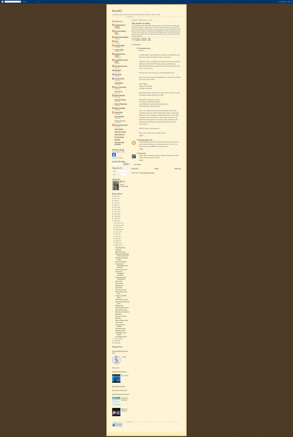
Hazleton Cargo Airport (121, 299)
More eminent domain (121, 309)
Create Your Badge (117, 157)
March (117, 243)
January (118, 338)
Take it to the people (120, 289)
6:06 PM (141, 160)
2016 (115, 201)
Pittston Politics (119, 129)
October (118, 227)
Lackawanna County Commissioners (120, 278)
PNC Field (118, 318)
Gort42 (117, 10)
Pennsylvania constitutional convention (119, 273)
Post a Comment (137, 164)
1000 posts (118, 249)
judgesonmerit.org (120, 134)
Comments (118, 174)
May (117, 238)
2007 (115, 221)
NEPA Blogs (118, 70)
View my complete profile (124, 185)
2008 (115, 218)
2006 (115, 341)
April (117, 241)
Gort (124, 181)
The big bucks (119, 322)
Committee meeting (120, 328)
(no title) (123, 356)
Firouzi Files (118, 74)
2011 (115, 212)
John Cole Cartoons (120, 100)
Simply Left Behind (120, 108)
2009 (115, 216)
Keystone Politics (119, 116)
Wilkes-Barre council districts (121, 333)
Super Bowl (118, 314)
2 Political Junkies (120, 45)
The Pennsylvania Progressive (119, 143)
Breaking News (119, 305)
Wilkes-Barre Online (120, 132)
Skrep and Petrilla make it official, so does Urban (122, 254)
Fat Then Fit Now (119, 79)
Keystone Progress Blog (121, 125)
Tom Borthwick (119, 83)
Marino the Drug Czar (124, 409)
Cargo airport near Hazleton (120, 325)
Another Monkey (119, 50)
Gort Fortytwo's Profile (118, 152)
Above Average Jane (120, 87)
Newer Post (135, 168)
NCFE (116, 41)
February (118, 245)
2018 (115, 196)
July (117, 234)
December (118, 223)
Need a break (115, 367)
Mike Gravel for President (122, 312)
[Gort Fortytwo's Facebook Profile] (114, 156)
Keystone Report (119, 137)
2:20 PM (141, 149)
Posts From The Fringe (121, 66)
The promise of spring (121, 269)
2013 (115, 207)
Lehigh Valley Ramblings (121, 37)
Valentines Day (119, 285)
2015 (115, 203)
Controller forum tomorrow (119, 371)
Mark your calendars (120, 261)
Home (156, 168)
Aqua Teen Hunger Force (122, 307)
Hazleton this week (120, 251)
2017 (115, 198)
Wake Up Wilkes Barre (121, 104)
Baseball (138, 40)
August (118, 232)
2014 (115, 205)
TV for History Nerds (121, 336)
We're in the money (120, 247)
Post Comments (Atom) (147, 173)
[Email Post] (149, 38)
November (119, 225)
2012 (115, 209)
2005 (115, 343)
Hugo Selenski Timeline (118, 386)
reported (159, 30)
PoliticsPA (117, 140)
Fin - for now (125, 375)
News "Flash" (118, 287)
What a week (118, 281)
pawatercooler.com (120, 121)
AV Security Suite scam (124, 398)
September (119, 229)
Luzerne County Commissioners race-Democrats (121, 265)
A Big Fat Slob (119, 112)
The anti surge (119, 283)
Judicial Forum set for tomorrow (120, 394)
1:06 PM (141, 135)
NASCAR (144, 40)
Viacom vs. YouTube (120, 316)
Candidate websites (120, 330)
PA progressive (144, 140)
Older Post (177, 168)
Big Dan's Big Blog (120, 95)
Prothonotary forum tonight (119, 390)
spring (149, 40)
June (117, 236)
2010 (115, 214)
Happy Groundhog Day (121, 320)
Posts (116, 171)
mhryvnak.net (118, 91)
